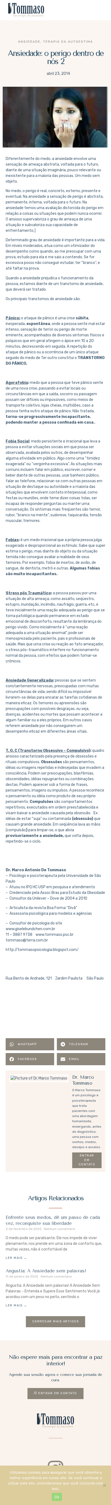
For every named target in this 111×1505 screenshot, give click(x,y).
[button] (98, 10)
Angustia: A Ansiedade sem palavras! (46, 1270)
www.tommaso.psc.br (55, 934)
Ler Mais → (16, 1258)
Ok (56, 1497)
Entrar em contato (87, 1160)
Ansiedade (29, 41)
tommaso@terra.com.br (27, 940)
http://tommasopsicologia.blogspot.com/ (42, 949)
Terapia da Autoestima (68, 41)
